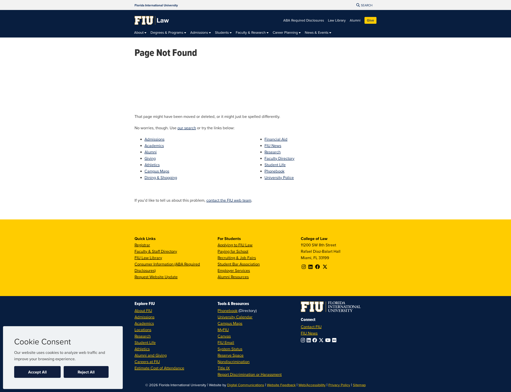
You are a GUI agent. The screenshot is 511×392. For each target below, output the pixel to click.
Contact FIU (311, 327)
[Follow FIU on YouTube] (328, 340)
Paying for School (233, 251)
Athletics (152, 165)
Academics (154, 145)
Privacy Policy (339, 384)
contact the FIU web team (228, 200)
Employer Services (234, 270)
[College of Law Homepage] (152, 20)
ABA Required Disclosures (303, 20)
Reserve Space (231, 355)
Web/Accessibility (312, 384)
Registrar (142, 245)
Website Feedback (281, 384)
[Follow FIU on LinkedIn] (309, 340)
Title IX (224, 368)
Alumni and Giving (151, 355)
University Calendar (235, 317)
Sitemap (359, 384)
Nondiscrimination (234, 361)
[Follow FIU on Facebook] (315, 340)
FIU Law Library (148, 258)
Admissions (154, 139)
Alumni (355, 20)
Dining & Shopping (161, 177)
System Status (230, 349)
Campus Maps (157, 171)
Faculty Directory (279, 158)
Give (370, 20)
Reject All (86, 372)
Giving (150, 158)
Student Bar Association (239, 264)
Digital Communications (245, 384)
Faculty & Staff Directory (156, 251)
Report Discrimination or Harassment (250, 374)
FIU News (272, 145)
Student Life (275, 165)
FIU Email (226, 342)
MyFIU (223, 330)
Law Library (337, 20)
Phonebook (274, 171)
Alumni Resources (233, 277)
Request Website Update (156, 277)
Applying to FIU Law (235, 245)
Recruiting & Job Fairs (237, 258)
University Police (279, 177)
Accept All (37, 372)
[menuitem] (140, 33)
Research (272, 152)
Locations (143, 330)
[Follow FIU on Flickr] (335, 340)
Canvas (224, 336)
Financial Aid (275, 139)
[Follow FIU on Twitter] (322, 340)
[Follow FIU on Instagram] (304, 340)
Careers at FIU (147, 361)
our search (186, 128)
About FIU (143, 310)
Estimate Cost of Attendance (159, 368)
